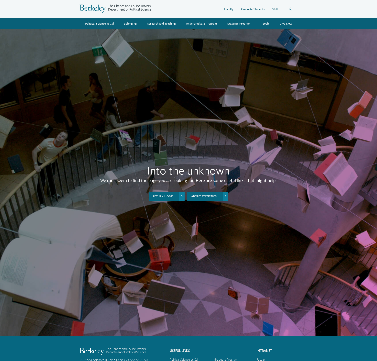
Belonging (130, 23)
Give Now (286, 23)
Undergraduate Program (201, 23)
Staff (275, 9)
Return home (163, 196)
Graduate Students (252, 9)
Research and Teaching (161, 23)
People (265, 23)
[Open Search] (293, 9)
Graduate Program (239, 23)
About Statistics (204, 196)
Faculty (228, 9)
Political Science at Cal (99, 23)
